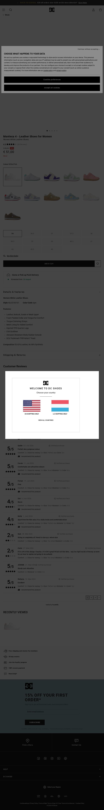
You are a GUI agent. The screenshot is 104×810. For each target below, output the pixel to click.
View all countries (45, 420)
